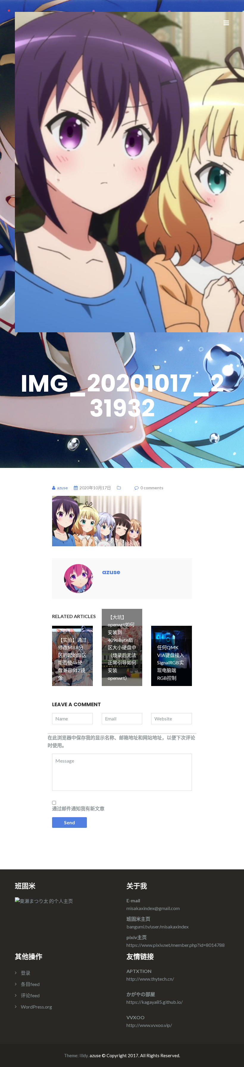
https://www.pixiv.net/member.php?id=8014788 (175, 945)
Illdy (83, 1055)
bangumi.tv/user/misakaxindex (157, 926)
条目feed (30, 984)
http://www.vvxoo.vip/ (149, 1025)
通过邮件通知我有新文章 (78, 808)
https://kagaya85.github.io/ (154, 1002)
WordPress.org (36, 1006)
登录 (25, 973)
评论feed (30, 995)
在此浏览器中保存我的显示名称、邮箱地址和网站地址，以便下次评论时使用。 (121, 741)
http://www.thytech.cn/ (150, 979)
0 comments (151, 487)
